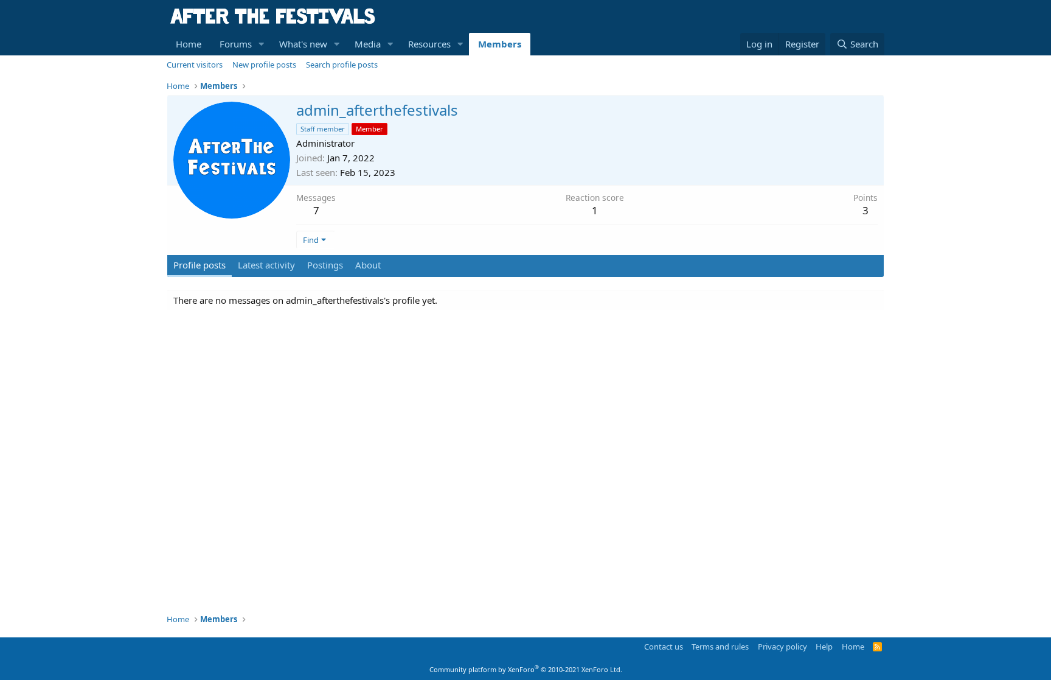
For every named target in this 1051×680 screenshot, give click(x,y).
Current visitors (195, 64)
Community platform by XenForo (525, 669)
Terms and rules (720, 646)
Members (499, 44)
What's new (303, 44)
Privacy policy (782, 646)
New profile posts (264, 64)
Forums (236, 44)
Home (188, 44)
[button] (261, 44)
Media (368, 44)
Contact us (663, 646)
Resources (429, 44)
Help (824, 646)
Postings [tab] (325, 265)
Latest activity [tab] (266, 265)
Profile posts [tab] (199, 265)
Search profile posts (342, 64)
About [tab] (368, 265)
